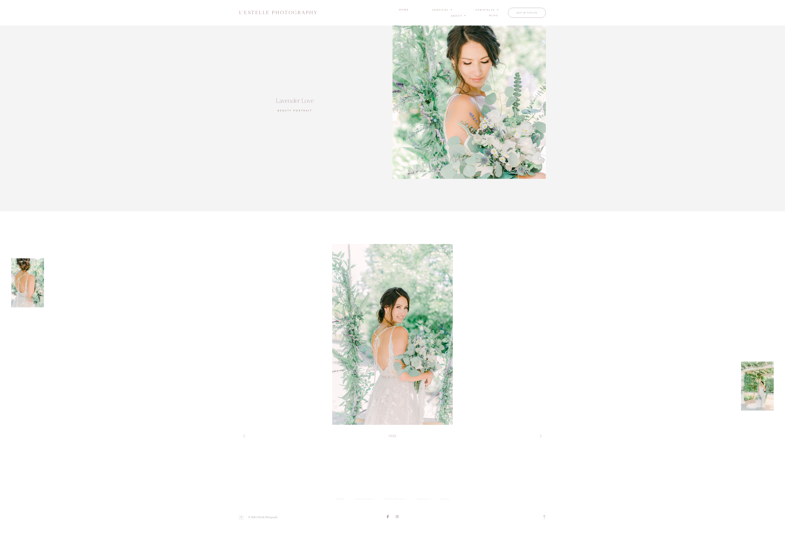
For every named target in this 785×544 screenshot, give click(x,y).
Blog (493, 15)
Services (363, 499)
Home (404, 9)
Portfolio (394, 499)
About (422, 499)
